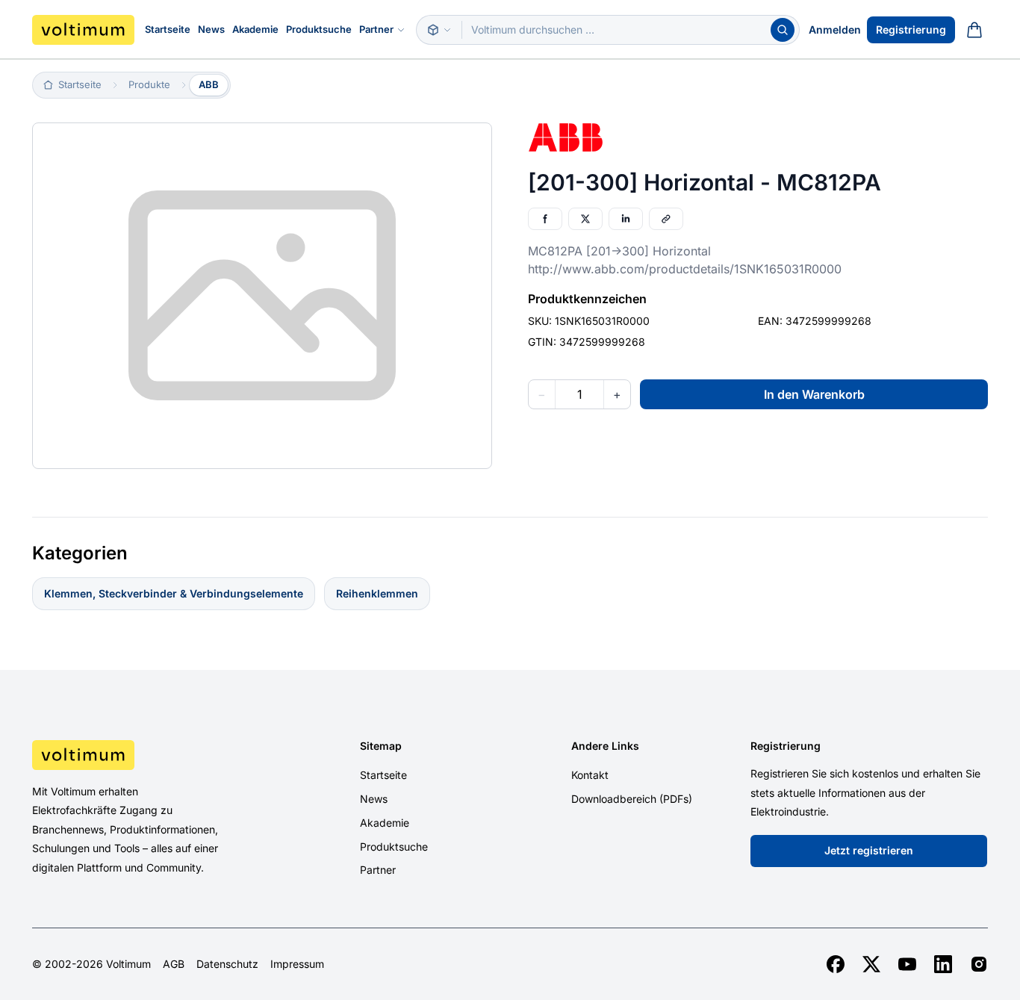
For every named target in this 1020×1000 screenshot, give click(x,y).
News (211, 29)
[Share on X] (585, 219)
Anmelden (835, 29)
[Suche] (782, 30)
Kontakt (590, 774)
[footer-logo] (145, 755)
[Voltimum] (83, 30)
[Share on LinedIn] (626, 219)
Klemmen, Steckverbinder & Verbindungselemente (173, 593)
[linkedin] (943, 964)
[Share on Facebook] (545, 219)
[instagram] (979, 964)
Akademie (255, 29)
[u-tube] (907, 964)
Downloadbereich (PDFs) (631, 798)
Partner (376, 29)
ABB (209, 84)
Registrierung (911, 29)
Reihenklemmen (377, 593)
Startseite (167, 29)
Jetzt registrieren (868, 850)
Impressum (297, 964)
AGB (173, 964)
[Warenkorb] (974, 29)
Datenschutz (227, 964)
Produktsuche (319, 29)
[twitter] (871, 964)
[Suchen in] (439, 30)
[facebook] (836, 964)
